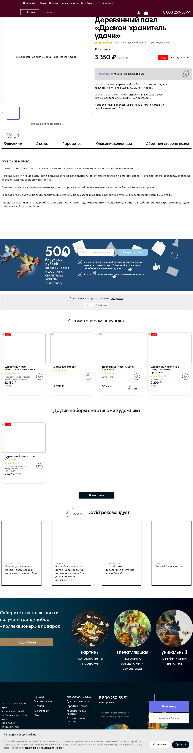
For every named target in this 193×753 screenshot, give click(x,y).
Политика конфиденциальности (114, 716)
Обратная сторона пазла (167, 143)
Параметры (72, 143)
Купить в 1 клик (169, 718)
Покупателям (67, 3)
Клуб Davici (87, 3)
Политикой (119, 265)
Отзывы (53, 3)
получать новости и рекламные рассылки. (121, 274)
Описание (13, 143)
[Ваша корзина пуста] (146, 13)
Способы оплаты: (105, 84)
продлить (117, 298)
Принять (181, 744)
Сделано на (90, 305)
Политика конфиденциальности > (45, 747)
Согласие (97, 262)
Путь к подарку (104, 3)
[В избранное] (39, 376)
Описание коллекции (114, 143)
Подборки (29, 3)
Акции (43, 3)
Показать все (96, 495)
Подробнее (26, 642)
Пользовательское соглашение (114, 712)
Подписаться (132, 252)
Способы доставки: (106, 94)
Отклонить (159, 744)
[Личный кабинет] (138, 12)
